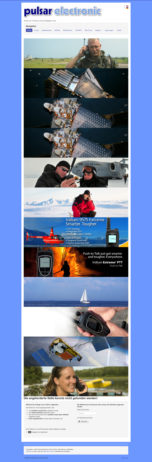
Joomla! (28, 451)
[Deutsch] (127, 8)
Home (29, 30)
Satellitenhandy (47, 30)
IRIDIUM (57, 30)
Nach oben (124, 458)
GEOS (119, 30)
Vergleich (98, 30)
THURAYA (78, 30)
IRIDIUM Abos (67, 30)
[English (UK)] (127, 6)
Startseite (83, 421)
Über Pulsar (88, 30)
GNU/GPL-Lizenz (48, 451)
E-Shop (36, 30)
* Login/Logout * (109, 30)
